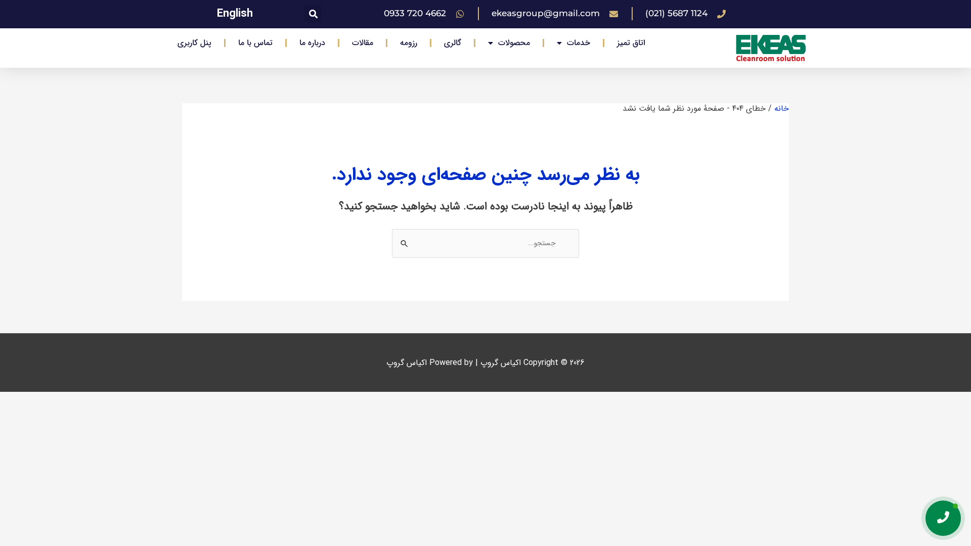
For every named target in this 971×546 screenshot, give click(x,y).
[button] (313, 13)
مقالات (362, 42)
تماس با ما (255, 42)
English (235, 13)
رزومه (408, 42)
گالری (452, 42)
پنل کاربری (194, 42)
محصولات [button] (514, 42)
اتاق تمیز (631, 42)
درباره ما (312, 42)
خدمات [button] (578, 42)
